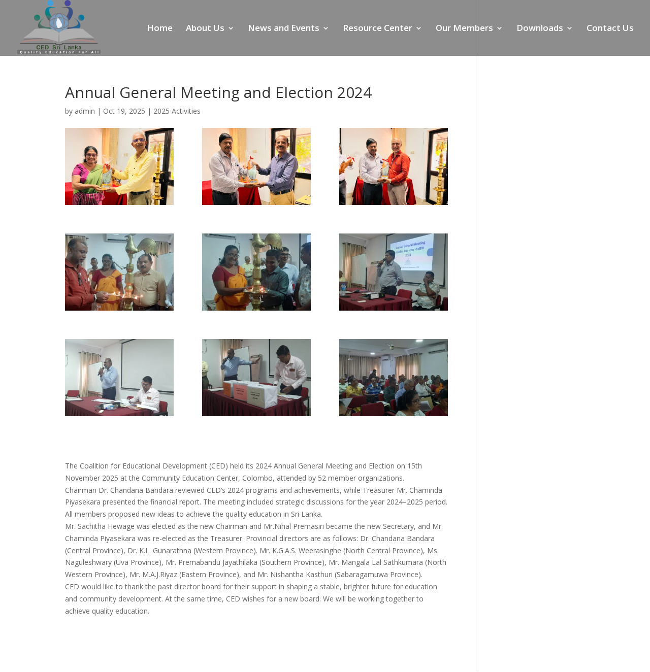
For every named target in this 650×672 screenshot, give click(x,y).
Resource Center (377, 28)
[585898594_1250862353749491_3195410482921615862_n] (119, 166)
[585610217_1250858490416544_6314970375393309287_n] (119, 377)
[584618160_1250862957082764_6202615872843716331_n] (256, 166)
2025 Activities (177, 111)
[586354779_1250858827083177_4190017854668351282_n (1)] (119, 272)
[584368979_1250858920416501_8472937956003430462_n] (393, 377)
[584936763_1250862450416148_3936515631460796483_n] (393, 166)
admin (85, 111)
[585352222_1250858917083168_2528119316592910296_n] (256, 272)
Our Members (464, 28)
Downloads (539, 28)
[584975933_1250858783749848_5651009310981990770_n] (393, 272)
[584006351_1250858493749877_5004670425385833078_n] (256, 377)
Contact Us (610, 28)
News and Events (283, 28)
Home (160, 28)
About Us (205, 28)
